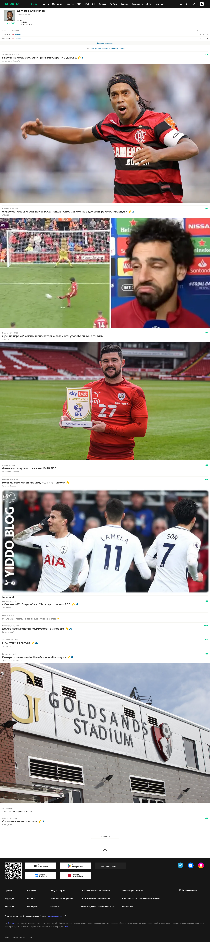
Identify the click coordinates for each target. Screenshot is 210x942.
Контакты (9, 906)
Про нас (8, 890)
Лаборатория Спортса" (132, 890)
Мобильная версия (188, 890)
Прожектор (55, 906)
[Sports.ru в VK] (191, 866)
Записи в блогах (118, 48)
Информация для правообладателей (97, 906)
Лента (87, 48)
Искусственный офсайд (11, 61)
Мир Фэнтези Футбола (10, 472)
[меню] (25, 4)
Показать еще (105, 836)
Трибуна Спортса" (58, 890)
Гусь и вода (6, 607)
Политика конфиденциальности (95, 898)
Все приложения (108, 866)
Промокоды (127, 906)
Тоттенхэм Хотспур (9, 486)
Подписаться (10, 23)
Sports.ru (11, 923)
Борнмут (17, 34)
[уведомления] (187, 4)
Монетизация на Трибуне (61, 898)
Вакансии (31, 890)
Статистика (96, 48)
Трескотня (6, 339)
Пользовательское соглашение (95, 890)
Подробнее (69, 926)
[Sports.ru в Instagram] (201, 866)
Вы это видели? (8, 632)
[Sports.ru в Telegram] (181, 866)
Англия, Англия (7, 825)
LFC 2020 (5, 215)
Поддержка (32, 906)
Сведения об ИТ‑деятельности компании (141, 898)
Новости (106, 48)
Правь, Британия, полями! (12, 660)
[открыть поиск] (181, 4)
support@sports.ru (55, 916)
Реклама (31, 898)
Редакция (9, 898)
